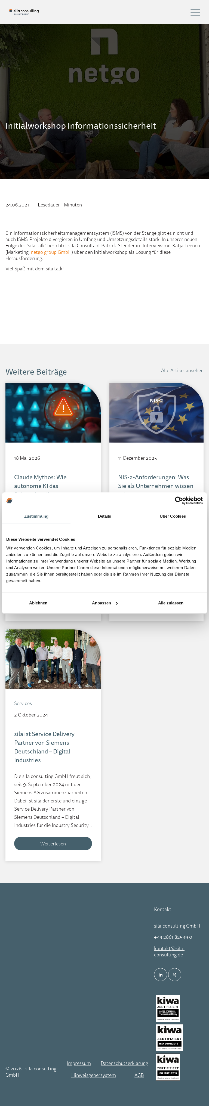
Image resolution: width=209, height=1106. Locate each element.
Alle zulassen (170, 603)
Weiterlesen (53, 843)
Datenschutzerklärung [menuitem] (124, 1063)
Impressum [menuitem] (79, 1063)
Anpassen (101, 603)
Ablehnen (38, 603)
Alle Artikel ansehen (182, 370)
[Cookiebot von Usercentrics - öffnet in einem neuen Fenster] (179, 500)
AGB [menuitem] (139, 1075)
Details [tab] (104, 516)
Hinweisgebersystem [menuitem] (93, 1075)
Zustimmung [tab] (36, 516)
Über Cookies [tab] (173, 516)
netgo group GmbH (51, 252)
